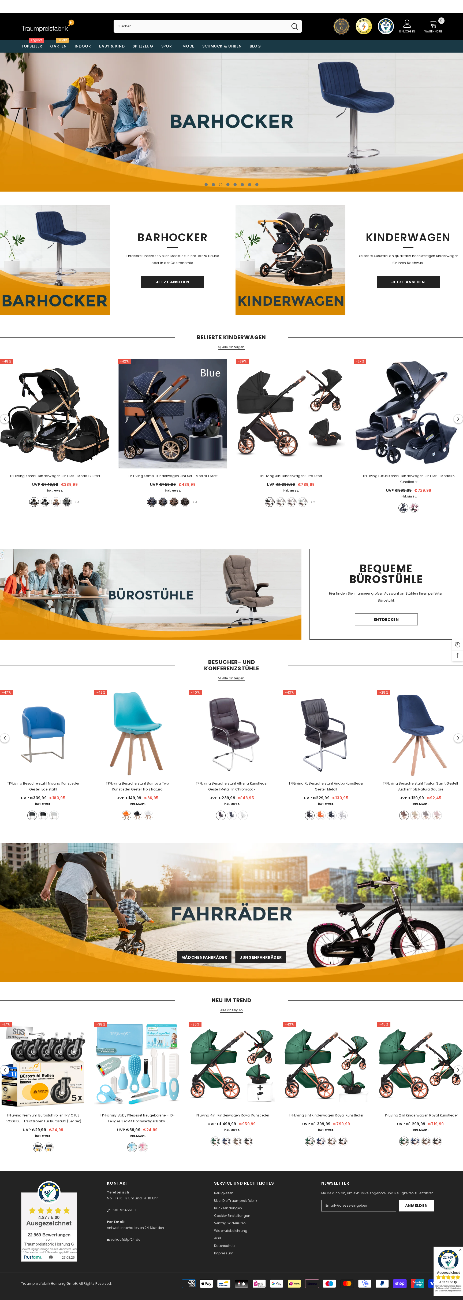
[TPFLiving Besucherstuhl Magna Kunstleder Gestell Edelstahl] (43, 733)
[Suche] (207, 26)
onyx (248, 1141)
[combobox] (200, 26)
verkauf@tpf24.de (125, 1239)
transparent (49, 1147)
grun (215, 1141)
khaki (56, 502)
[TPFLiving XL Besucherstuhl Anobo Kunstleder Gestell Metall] (326, 733)
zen (281, 502)
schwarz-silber (45, 502)
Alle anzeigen (233, 347)
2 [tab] (213, 184)
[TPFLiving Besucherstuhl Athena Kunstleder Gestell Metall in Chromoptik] (232, 733)
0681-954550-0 (123, 1210)
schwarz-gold (34, 502)
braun (221, 815)
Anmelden (416, 1205)
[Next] (412, 122)
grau (67, 502)
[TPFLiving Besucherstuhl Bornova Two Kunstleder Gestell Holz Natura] (137, 733)
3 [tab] (220, 184)
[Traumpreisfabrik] (55, 260)
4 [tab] (228, 184)
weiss (54, 815)
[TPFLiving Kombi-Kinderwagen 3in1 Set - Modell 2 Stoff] (55, 414)
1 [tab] (206, 184)
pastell (292, 502)
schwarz (270, 502)
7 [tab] (249, 184)
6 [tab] (242, 184)
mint (303, 502)
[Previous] (51, 122)
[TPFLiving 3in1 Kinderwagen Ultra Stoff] (291, 414)
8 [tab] (257, 184)
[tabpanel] (231, 122)
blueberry (226, 1141)
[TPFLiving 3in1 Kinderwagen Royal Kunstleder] (326, 1065)
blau (152, 502)
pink (437, 815)
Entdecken (231, 148)
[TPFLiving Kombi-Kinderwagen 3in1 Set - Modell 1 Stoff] (173, 414)
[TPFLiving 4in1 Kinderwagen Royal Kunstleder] (232, 1065)
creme (415, 815)
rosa (414, 508)
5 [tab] (235, 184)
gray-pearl (237, 1141)
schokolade (185, 502)
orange (126, 815)
